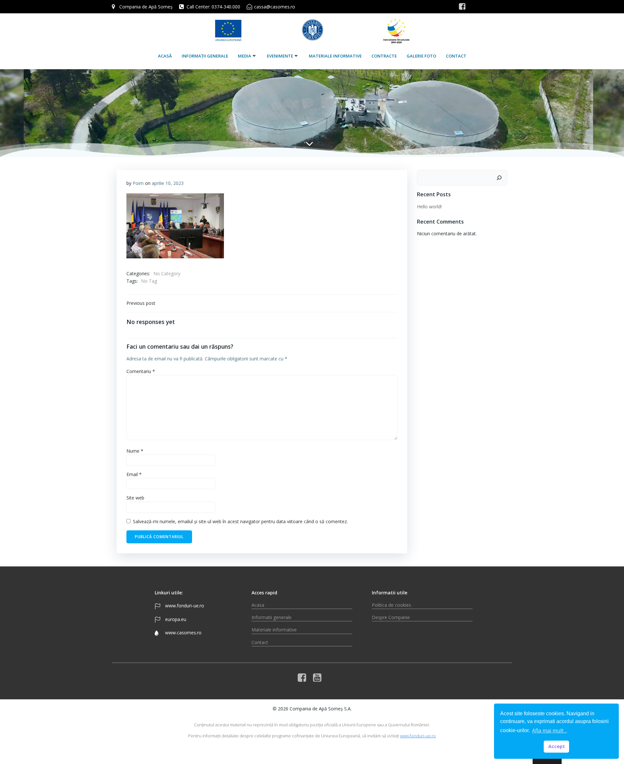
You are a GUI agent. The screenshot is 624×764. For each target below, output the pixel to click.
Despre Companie (391, 617)
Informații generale (205, 56)
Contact (456, 56)
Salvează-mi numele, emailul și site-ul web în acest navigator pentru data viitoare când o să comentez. (240, 521)
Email (134, 474)
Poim (138, 183)
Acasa (258, 605)
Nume (134, 451)
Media (244, 56)
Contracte (384, 56)
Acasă (165, 56)
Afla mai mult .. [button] (549, 730)
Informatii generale (272, 617)
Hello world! (429, 206)
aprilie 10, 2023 (168, 183)
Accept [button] (556, 746)
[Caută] (499, 177)
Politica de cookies (391, 605)
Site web (135, 498)
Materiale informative (335, 56)
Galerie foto (421, 56)
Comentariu (140, 371)
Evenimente (280, 56)
